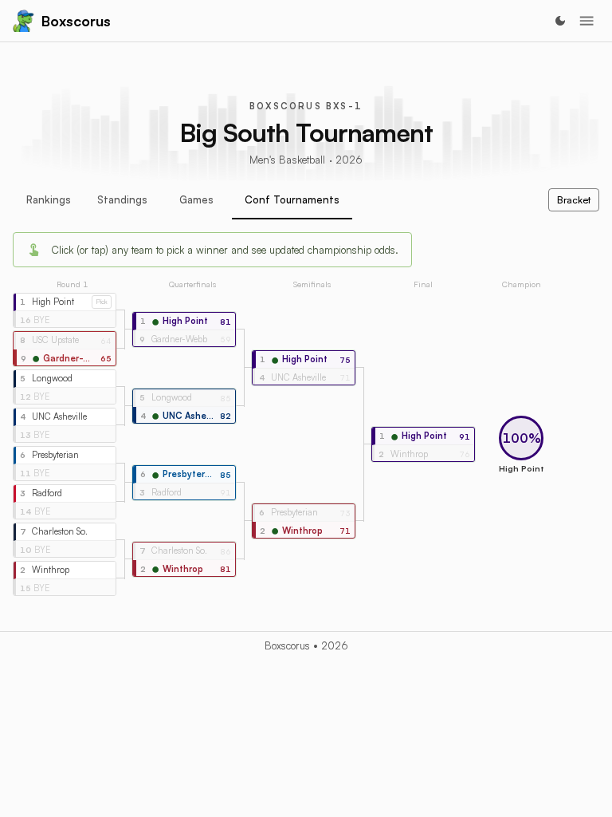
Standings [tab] (122, 199)
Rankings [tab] (48, 199)
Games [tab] (196, 199)
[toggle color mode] (560, 20)
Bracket (573, 200)
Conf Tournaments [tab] (292, 199)
